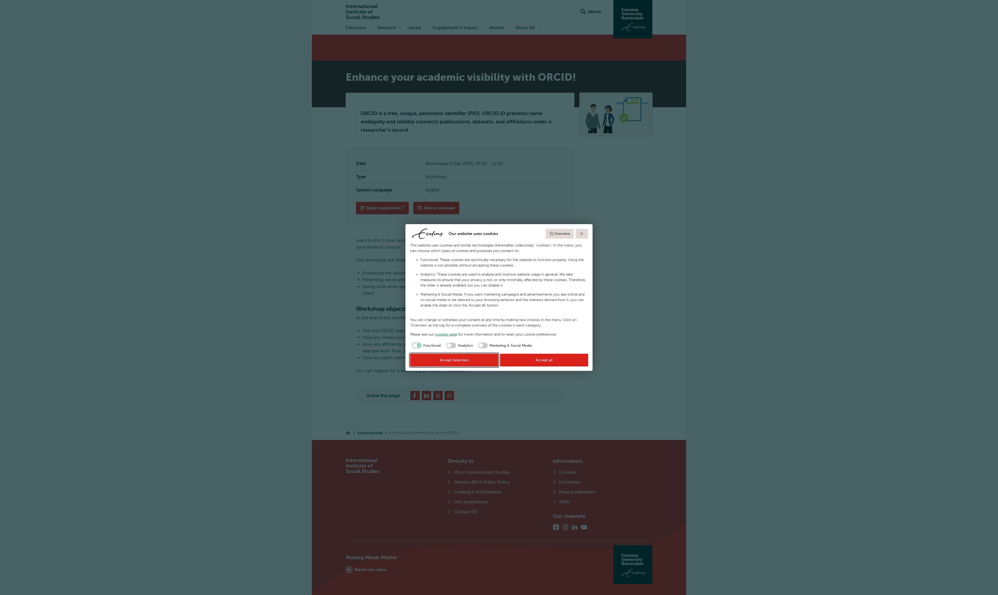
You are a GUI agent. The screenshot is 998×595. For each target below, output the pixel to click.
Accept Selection (454, 360)
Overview (562, 234)
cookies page (446, 334)
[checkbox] (425, 345)
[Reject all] (582, 234)
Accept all (544, 360)
